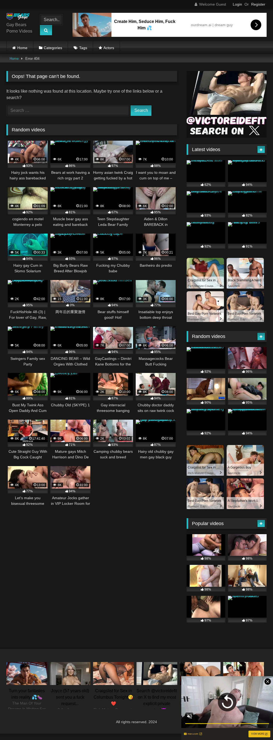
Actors (108, 48)
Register (258, 4)
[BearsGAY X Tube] (19, 17)
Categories (53, 48)
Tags (83, 48)
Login (237, 4)
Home (22, 48)
